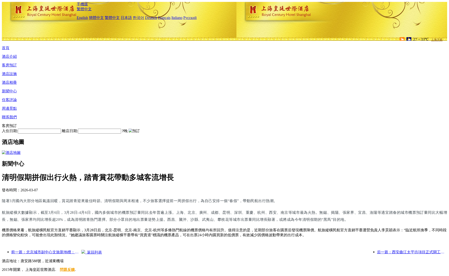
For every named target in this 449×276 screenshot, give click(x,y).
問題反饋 (67, 270)
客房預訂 (9, 65)
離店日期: (70, 131)
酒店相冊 (9, 82)
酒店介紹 (9, 56)
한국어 (138, 18)
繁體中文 (84, 9)
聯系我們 (9, 117)
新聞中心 (9, 91)
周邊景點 (9, 108)
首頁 (5, 48)
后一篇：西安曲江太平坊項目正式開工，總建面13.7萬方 (412, 252)
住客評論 (9, 100)
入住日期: (10, 131)
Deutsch (151, 18)
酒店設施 (9, 74)
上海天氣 (436, 39)
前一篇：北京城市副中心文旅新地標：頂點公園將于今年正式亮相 (46, 252)
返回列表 (93, 252)
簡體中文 (96, 18)
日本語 (126, 18)
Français (164, 18)
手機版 (82, 4)
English (82, 18)
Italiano (176, 18)
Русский (190, 18)
